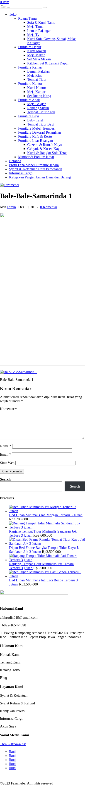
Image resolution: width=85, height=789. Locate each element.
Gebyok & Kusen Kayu (44, 149)
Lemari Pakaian (38, 71)
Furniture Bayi (28, 116)
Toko (13, 14)
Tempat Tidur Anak (41, 112)
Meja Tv (33, 35)
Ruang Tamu (27, 18)
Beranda (15, 161)
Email (5, 454)
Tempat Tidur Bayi (40, 124)
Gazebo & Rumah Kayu (44, 145)
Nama (5, 446)
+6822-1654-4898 (13, 744)
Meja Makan (36, 55)
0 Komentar (48, 207)
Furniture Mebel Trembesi (36, 128)
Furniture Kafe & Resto (35, 136)
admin (11, 207)
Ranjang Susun (38, 108)
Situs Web (7, 463)
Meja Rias (34, 75)
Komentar (8, 409)
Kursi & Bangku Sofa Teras (47, 153)
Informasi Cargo (20, 173)
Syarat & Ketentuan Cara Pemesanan (35, 169)
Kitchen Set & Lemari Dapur (48, 63)
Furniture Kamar (30, 67)
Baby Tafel (35, 120)
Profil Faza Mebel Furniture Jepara (34, 165)
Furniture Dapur (29, 47)
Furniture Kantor (30, 83)
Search (5, 479)
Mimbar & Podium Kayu (36, 157)
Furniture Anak (29, 100)
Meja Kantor (36, 92)
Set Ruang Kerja (39, 96)
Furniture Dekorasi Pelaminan (39, 132)
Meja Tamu (35, 26)
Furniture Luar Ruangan (35, 140)
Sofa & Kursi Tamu (41, 22)
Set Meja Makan (39, 59)
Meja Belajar (36, 104)
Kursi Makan (36, 51)
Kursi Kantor (36, 88)
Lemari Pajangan (39, 31)
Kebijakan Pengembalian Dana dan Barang (40, 177)
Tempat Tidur (36, 79)
